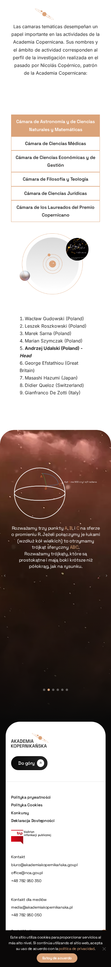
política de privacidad (76, 948)
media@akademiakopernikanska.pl (42, 907)
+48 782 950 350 (26, 880)
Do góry (26, 763)
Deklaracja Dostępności (32, 820)
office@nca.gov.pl (27, 872)
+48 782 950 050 (26, 915)
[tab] (55, 125)
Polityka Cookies (26, 804)
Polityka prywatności (31, 797)
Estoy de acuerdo (57, 958)
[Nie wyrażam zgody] (104, 949)
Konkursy (20, 812)
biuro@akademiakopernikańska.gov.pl (44, 864)
